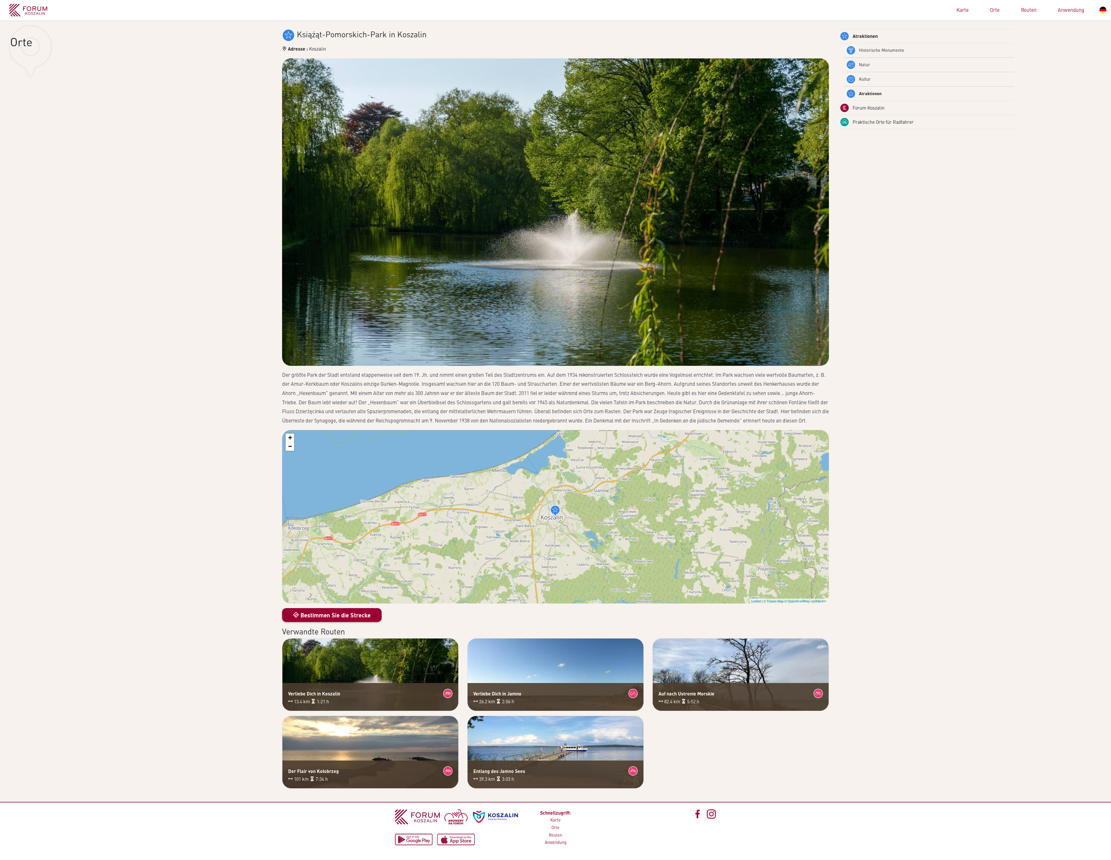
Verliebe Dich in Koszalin (314, 693)
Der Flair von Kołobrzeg (313, 771)
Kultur (865, 79)
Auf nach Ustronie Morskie (686, 693)
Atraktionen (865, 36)
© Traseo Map (773, 601)
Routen (1029, 10)
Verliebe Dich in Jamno (497, 693)
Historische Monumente (881, 50)
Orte (995, 10)
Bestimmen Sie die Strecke (335, 615)
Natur (864, 64)
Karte (963, 10)
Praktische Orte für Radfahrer (883, 122)
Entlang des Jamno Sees (499, 771)
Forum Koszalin (868, 108)
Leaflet (756, 601)
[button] (555, 511)
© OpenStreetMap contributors (805, 601)
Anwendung (1071, 10)
